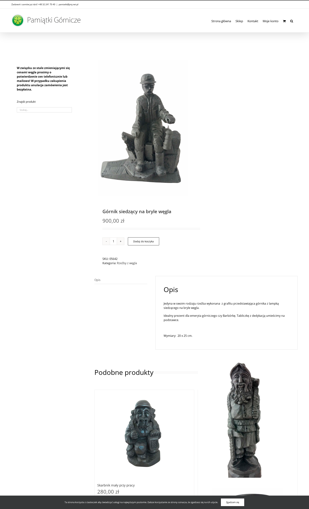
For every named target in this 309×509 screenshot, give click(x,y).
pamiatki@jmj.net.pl (68, 4)
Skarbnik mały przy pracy (116, 485)
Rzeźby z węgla (127, 263)
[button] (291, 20)
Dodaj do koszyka (143, 241)
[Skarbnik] (247, 425)
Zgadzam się (232, 502)
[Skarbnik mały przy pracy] (144, 434)
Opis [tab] (97, 280)
